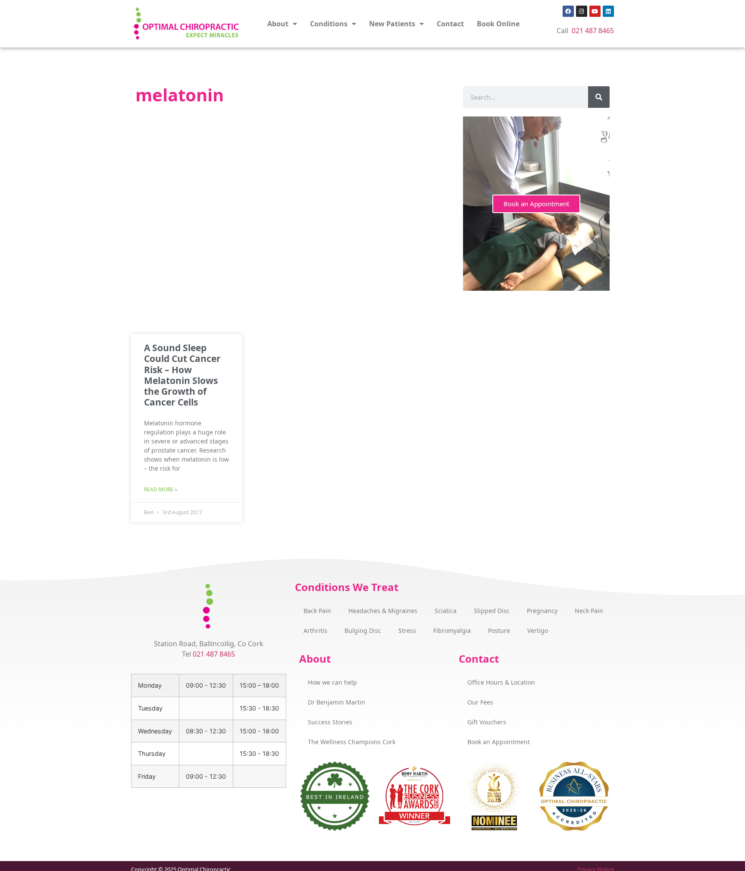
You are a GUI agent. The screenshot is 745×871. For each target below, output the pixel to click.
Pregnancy (542, 611)
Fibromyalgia (452, 630)
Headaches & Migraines (382, 611)
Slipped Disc (492, 611)
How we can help (332, 682)
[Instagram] (581, 11)
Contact (450, 23)
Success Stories (330, 722)
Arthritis (315, 630)
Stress (407, 630)
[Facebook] (568, 11)
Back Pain (317, 611)
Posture (499, 630)
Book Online (498, 23)
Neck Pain (589, 611)
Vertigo (537, 630)
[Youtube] (595, 11)
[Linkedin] (608, 11)
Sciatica (446, 611)
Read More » (160, 489)
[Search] (599, 97)
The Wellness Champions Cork (351, 742)
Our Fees (480, 702)
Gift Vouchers (486, 722)
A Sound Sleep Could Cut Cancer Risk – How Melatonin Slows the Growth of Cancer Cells (182, 375)
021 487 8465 (593, 30)
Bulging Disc (362, 630)
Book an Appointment (536, 203)
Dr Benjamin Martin (336, 702)
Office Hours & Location (501, 682)
